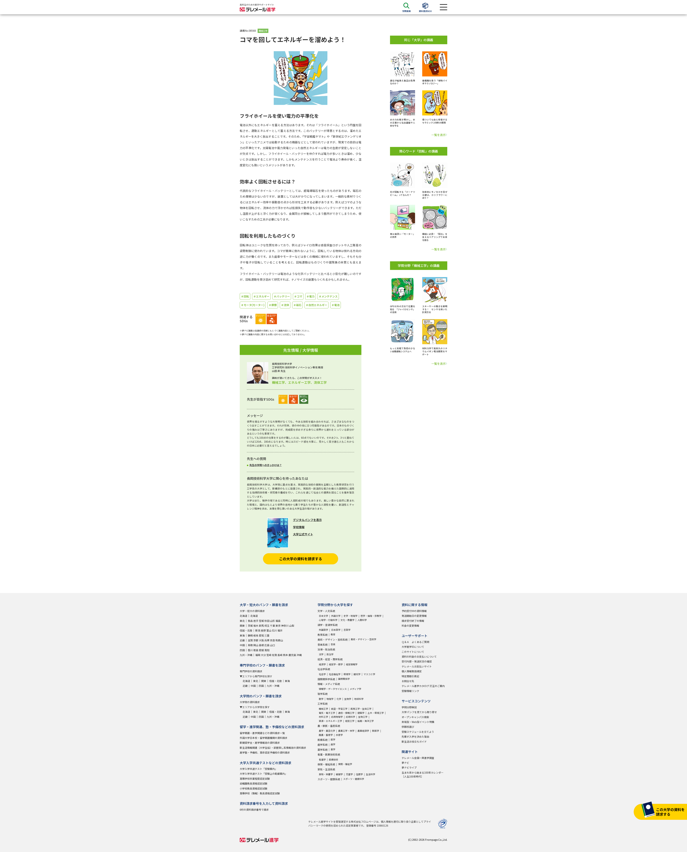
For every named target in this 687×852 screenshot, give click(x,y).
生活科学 (370, 774)
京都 (255, 640)
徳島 (255, 650)
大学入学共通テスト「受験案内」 (258, 769)
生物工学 (362, 716)
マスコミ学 (369, 674)
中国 (242, 645)
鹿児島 (292, 655)
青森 (250, 621)
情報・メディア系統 (329, 684)
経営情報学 (351, 664)
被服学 (339, 774)
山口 (272, 645)
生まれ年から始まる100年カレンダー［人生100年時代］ (423, 774)
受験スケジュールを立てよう (418, 732)
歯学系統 (323, 744)
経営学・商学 (336, 664)
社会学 (322, 674)
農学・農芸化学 (327, 730)
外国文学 (335, 616)
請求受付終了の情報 (413, 621)
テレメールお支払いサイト (417, 666)
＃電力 (310, 296)
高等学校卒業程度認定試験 (255, 778)
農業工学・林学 (346, 730)
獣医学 (375, 730)
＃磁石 (297, 305)
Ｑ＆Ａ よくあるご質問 (415, 642)
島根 (261, 645)
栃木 (255, 625)
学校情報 (298, 527)
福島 (278, 621)
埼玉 (266, 625)
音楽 (333, 644)
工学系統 (323, 703)
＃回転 (245, 296)
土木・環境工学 (375, 713)
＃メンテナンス (328, 296)
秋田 (266, 621)
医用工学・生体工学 (360, 708)
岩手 (255, 621)
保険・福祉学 (345, 764)
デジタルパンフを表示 (307, 520)
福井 (279, 630)
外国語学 (323, 629)
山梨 (291, 625)
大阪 (261, 640)
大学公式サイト (303, 534)
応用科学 (350, 716)
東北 (242, 621)
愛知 (261, 635)
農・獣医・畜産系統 (329, 726)
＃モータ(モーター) (252, 305)
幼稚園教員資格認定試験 (253, 783)
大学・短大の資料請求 (252, 611)
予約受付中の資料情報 (414, 611)
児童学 (349, 774)
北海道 (243, 616)
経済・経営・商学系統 (330, 659)
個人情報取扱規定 (412, 671)
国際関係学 (344, 679)
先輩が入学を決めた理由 (415, 736)
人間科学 (362, 620)
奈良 (272, 640)
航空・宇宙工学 (339, 708)
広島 (266, 645)
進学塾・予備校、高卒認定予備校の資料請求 (265, 752)
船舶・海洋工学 (365, 721)
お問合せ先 (408, 681)
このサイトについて (413, 651)
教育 (333, 634)
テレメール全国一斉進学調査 (418, 758)
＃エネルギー (261, 296)
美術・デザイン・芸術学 (363, 639)
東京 (278, 625)
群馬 (261, 625)
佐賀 (274, 655)
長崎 (279, 655)
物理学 (330, 699)
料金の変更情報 (410, 625)
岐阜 (255, 635)
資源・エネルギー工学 (330, 721)
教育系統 (323, 634)
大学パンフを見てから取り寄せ (419, 712)
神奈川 (285, 625)
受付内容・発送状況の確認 (417, 661)
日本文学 (323, 616)
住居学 (359, 774)
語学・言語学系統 (328, 625)
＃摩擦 (273, 305)
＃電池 (336, 305)
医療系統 (323, 740)
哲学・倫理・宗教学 (370, 616)
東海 (242, 635)
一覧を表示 (438, 135)
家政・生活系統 (326, 769)
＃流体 (285, 305)
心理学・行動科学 (328, 620)
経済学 (322, 664)
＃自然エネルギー (316, 305)
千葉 (272, 625)
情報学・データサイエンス (333, 689)
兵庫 (266, 640)
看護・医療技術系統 (329, 754)
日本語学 (335, 629)
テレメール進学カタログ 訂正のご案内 (423, 686)
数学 (321, 699)
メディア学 (355, 689)
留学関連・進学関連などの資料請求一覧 (262, 733)
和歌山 (279, 640)
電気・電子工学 (327, 713)
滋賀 (250, 640)
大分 (263, 655)
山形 (272, 621)
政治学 (330, 654)
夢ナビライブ (409, 767)
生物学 (347, 699)
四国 (242, 650)
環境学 (347, 674)
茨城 (250, 625)
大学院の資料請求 (250, 702)
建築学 (360, 713)
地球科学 (359, 699)
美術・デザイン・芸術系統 (333, 639)
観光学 (357, 674)
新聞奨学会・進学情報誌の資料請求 (260, 742)
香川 (250, 650)
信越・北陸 (246, 630)
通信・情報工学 (346, 713)
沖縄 (299, 655)
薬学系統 (323, 749)
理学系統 (323, 694)
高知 (266, 650)
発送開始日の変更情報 (414, 616)
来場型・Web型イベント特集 (418, 722)
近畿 (242, 640)
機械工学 (263, 30)
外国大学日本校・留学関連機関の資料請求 (263, 738)
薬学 (333, 749)
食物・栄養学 (326, 774)
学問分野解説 (409, 707)
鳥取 (250, 645)
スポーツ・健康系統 (329, 779)
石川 (274, 630)
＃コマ (298, 296)
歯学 (333, 744)
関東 (242, 625)
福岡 (257, 655)
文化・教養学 (347, 620)
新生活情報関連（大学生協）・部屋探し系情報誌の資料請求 (273, 747)
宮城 (261, 621)
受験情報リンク (410, 691)
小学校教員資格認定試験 (253, 788)
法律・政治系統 (326, 649)
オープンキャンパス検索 (415, 717)
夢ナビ (405, 762)
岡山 (255, 645)
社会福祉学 (334, 674)
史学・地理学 (350, 616)
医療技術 (333, 759)
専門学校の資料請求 (251, 671)
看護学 (322, 759)
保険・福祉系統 (326, 764)
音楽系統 (323, 644)
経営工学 (349, 721)
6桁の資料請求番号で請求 (254, 809)
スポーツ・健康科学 (353, 779)
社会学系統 (324, 669)
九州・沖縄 (246, 655)
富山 (268, 630)
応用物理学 (337, 716)
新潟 (257, 630)
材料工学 (323, 716)
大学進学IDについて (413, 646)
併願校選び (408, 726)
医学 (333, 739)
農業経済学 (363, 730)
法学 (321, 654)
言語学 (347, 629)
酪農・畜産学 (326, 735)
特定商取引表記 (410, 676)
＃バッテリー (282, 296)
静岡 (250, 635)
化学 (339, 699)
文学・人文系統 (326, 611)
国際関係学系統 (326, 679)
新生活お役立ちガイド (414, 741)
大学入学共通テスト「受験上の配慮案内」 (263, 773)
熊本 (285, 655)
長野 (263, 630)
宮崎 (268, 655)
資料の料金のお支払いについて (419, 656)
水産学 (339, 735)
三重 (266, 635)
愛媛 (261, 650)
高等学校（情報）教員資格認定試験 (260, 793)
